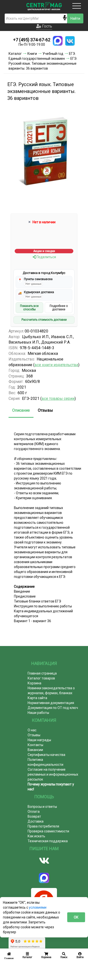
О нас (32, 730)
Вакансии (35, 750)
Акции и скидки (44, 251)
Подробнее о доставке (59, 307)
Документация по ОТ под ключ (53, 708)
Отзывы (45, 410)
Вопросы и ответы (42, 807)
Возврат (34, 816)
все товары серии (58, 398)
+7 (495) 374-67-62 (31, 39)
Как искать (36, 836)
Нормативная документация (51, 703)
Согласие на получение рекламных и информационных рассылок (53, 774)
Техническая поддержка (48, 841)
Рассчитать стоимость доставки (44, 319)
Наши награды (39, 740)
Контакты (35, 745)
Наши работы (38, 713)
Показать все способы (29, 307)
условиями (37, 907)
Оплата (34, 811)
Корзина (34, 683)
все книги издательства (56, 364)
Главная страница (42, 673)
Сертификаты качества (46, 755)
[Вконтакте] (44, 860)
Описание (21, 410)
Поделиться (46, 257)
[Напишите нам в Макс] (58, 41)
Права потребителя (43, 826)
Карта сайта (37, 698)
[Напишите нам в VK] (70, 41)
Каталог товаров (41, 678)
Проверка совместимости (48, 831)
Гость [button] (46, 26)
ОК (76, 917)
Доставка (36, 821)
